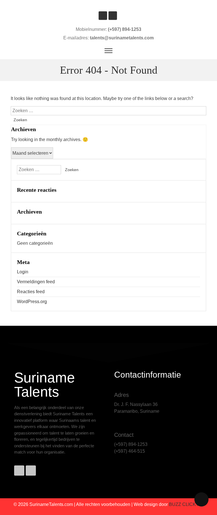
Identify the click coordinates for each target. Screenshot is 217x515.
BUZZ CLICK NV (186, 504)
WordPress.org (32, 301)
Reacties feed (31, 291)
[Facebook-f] (19, 470)
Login (22, 271)
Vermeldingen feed (36, 281)
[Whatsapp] (31, 470)
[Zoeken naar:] (108, 110)
